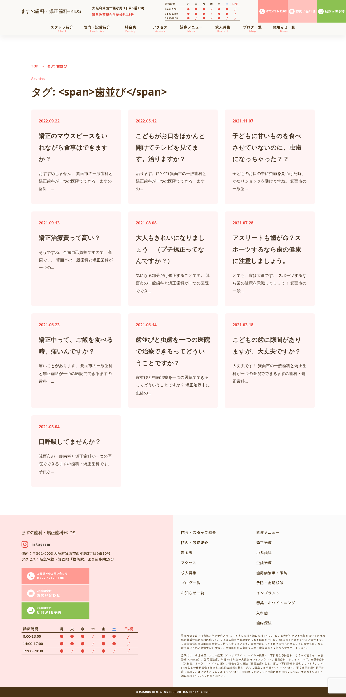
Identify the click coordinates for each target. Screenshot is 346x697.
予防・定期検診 (270, 582)
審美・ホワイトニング (275, 602)
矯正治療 (264, 542)
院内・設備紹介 (194, 542)
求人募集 (189, 572)
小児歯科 (264, 552)
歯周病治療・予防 (271, 572)
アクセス (189, 562)
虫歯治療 (264, 562)
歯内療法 (264, 622)
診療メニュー (268, 532)
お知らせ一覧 (192, 592)
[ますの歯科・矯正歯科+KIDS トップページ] (51, 11)
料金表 (187, 552)
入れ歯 (262, 612)
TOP (35, 66)
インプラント (268, 592)
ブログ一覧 (191, 582)
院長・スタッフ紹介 (198, 532)
